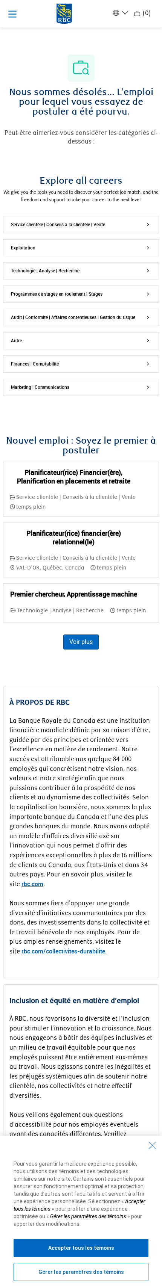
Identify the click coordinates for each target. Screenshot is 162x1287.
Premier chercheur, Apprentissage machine (73, 594)
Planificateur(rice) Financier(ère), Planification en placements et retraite (73, 476)
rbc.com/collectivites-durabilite (63, 951)
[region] (81, 1211)
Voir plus (81, 641)
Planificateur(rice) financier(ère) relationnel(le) (73, 537)
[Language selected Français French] (120, 13)
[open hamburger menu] (12, 14)
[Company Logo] (64, 13)
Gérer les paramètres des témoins (81, 1272)
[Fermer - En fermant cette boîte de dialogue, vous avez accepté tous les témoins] (152, 1145)
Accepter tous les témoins (81, 1248)
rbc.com (32, 884)
